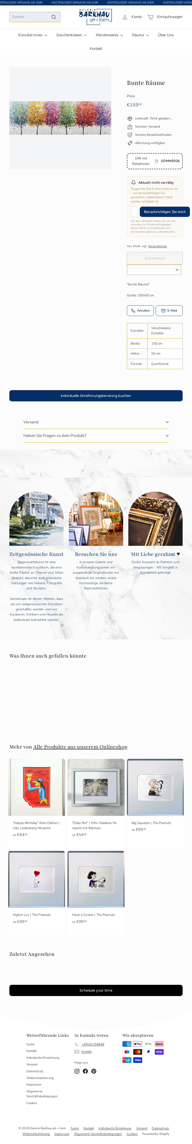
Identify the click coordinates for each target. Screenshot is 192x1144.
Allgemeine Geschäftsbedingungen (42, 1093)
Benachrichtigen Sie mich (165, 211)
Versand (30, 422)
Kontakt (96, 48)
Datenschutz (35, 1071)
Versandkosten (157, 246)
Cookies (31, 1103)
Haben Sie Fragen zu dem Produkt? (54, 435)
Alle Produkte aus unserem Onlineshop (80, 746)
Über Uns (166, 35)
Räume (138, 35)
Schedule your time (96, 990)
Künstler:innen (31, 35)
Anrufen (143, 310)
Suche (30, 1044)
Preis (131, 96)
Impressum (33, 1085)
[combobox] (34, 17)
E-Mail (172, 310)
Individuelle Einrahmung (42, 1058)
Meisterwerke (107, 35)
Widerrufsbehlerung (40, 1078)
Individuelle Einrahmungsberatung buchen (96, 395)
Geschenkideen (69, 35)
